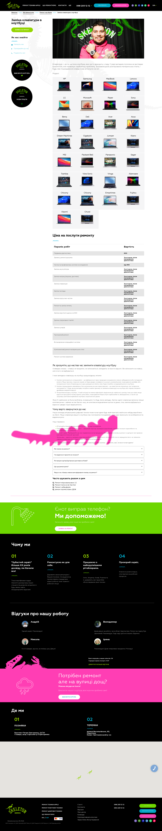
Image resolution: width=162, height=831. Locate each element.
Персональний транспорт (51, 247)
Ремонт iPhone (27, 239)
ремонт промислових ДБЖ (65, 489)
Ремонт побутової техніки (52, 808)
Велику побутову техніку (51, 270)
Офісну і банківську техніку (49, 267)
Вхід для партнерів (75, 256)
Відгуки (71, 244)
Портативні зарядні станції (49, 240)
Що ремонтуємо (49, 5)
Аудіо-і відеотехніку (50, 255)
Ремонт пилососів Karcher (65, 485)
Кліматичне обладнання (51, 258)
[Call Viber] (133, 5)
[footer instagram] (139, 820)
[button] (89, 772)
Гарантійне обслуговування (74, 254)
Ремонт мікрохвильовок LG (66, 483)
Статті (71, 239)
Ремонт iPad (27, 241)
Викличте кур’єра (69, 697)
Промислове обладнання (51, 272)
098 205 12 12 (83, 6)
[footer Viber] (135, 820)
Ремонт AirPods (28, 250)
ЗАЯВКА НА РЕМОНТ (22, 30)
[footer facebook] (143, 820)
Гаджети (46, 260)
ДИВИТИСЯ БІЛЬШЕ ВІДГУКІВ (98, 664)
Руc (43, 817)
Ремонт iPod (27, 244)
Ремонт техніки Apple (31, 5)
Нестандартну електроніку (47, 287)
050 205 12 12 (119, 808)
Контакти (62, 5)
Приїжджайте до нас (21, 48)
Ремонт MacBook (28, 248)
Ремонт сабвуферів (63, 487)
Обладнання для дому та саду (51, 250)
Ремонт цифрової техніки (52, 811)
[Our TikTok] (148, 5)
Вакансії (71, 248)
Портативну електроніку (51, 253)
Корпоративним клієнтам (77, 250)
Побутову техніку (48, 243)
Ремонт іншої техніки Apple (30, 256)
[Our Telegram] (146, 820)
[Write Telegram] (142, 5)
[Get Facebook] (139, 5)
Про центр (72, 246)
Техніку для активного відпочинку (51, 275)
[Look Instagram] (136, 5)
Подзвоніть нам (19, 53)
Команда (72, 241)
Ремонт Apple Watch (29, 253)
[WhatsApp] (145, 5)
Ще (70, 5)
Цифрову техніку (48, 245)
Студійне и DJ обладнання (47, 263)
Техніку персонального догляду (51, 284)
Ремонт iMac (27, 246)
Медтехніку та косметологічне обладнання (48, 279)
